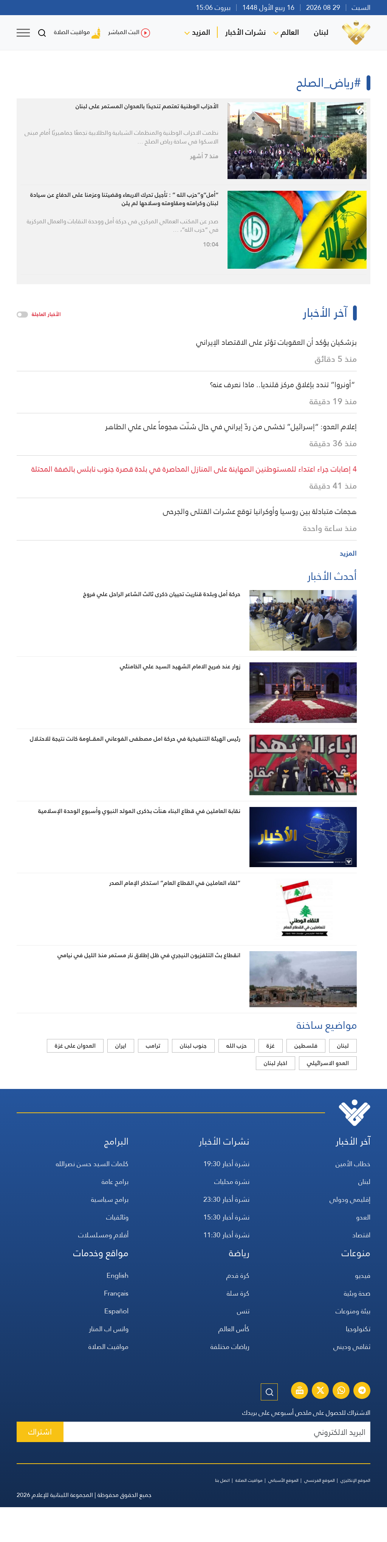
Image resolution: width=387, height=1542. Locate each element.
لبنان (321, 32)
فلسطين (305, 1045)
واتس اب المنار (108, 1328)
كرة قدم (237, 1275)
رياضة (239, 1253)
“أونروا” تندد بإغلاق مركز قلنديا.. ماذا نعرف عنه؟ (283, 384)
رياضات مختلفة (230, 1346)
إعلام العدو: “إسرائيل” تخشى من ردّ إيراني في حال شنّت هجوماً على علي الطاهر (231, 426)
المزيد (201, 32)
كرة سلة (238, 1293)
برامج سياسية (109, 1199)
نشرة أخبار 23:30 (226, 1199)
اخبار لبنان (275, 1063)
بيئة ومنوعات (353, 1311)
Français (116, 1293)
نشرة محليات (231, 1181)
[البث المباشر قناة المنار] (299, 1391)
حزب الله (236, 1045)
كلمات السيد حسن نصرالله (92, 1163)
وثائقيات (117, 1217)
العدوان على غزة (75, 1045)
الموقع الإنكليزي (355, 1480)
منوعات (356, 1253)
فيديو (362, 1275)
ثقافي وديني (351, 1346)
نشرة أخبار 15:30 (226, 1217)
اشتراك (40, 1431)
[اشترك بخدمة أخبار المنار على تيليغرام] (362, 1391)
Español (116, 1311)
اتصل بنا (222, 1480)
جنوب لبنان (193, 1045)
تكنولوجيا (358, 1328)
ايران (120, 1045)
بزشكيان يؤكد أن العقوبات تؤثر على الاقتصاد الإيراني (276, 342)
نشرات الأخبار (245, 32)
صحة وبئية (357, 1293)
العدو (363, 1217)
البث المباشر (123, 31)
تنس (243, 1311)
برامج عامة (115, 1181)
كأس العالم (233, 1328)
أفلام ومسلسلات (103, 1235)
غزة (270, 1045)
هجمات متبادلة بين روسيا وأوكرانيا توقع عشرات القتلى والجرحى (260, 511)
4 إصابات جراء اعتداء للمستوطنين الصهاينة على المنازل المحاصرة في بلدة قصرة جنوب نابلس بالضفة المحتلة (194, 469)
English (117, 1275)
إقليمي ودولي (350, 1199)
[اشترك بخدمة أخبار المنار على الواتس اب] (341, 1391)
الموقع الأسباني (283, 1480)
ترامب (153, 1045)
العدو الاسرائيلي (328, 1063)
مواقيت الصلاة (72, 31)
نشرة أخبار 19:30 (226, 1163)
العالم (290, 32)
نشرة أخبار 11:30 (226, 1235)
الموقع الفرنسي (319, 1480)
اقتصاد (361, 1235)
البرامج (116, 1141)
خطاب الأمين (353, 1163)
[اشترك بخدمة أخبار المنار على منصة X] (320, 1391)
